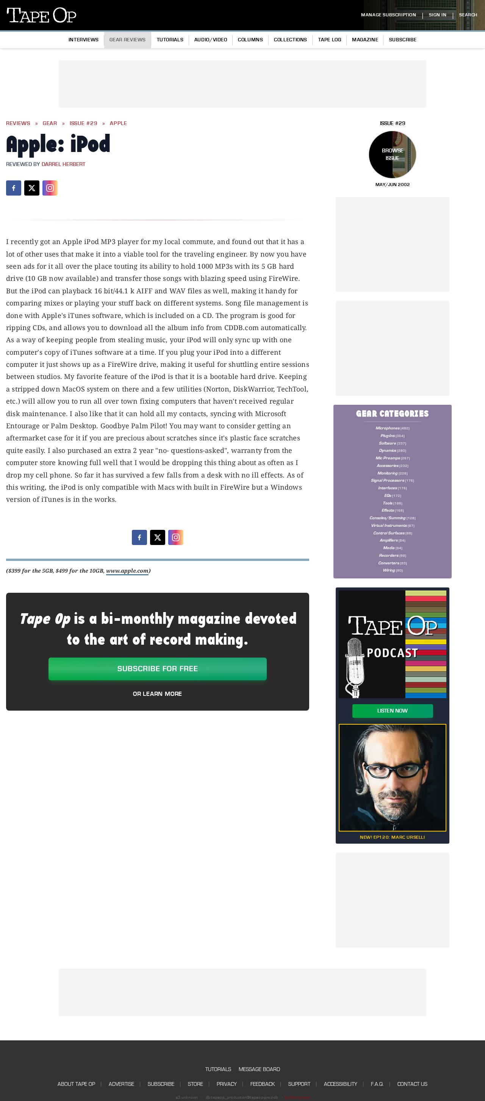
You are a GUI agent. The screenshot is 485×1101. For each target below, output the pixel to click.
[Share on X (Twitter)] (31, 188)
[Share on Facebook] (13, 188)
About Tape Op (76, 1084)
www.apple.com (127, 570)
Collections (290, 39)
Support (299, 1084)
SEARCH (468, 15)
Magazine (365, 39)
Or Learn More (157, 694)
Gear (50, 124)
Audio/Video (210, 39)
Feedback (262, 1084)
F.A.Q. (377, 1084)
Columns (250, 39)
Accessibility (340, 1084)
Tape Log (329, 39)
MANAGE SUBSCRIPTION (388, 15)
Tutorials (170, 39)
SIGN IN (437, 15)
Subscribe (403, 39)
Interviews (84, 39)
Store (195, 1084)
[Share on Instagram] (50, 188)
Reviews (18, 124)
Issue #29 (83, 124)
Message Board (259, 1069)
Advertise (121, 1084)
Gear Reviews (128, 39)
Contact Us (412, 1084)
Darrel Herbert (63, 164)
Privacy (227, 1084)
